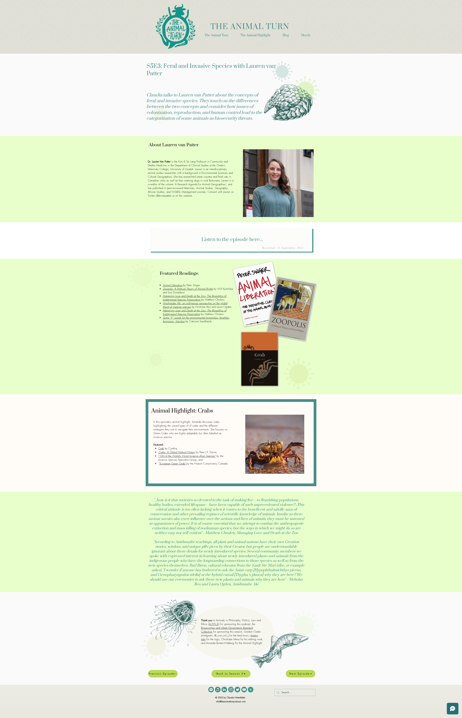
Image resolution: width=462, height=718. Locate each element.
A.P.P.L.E (214, 624)
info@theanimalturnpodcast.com (231, 701)
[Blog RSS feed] (250, 690)
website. (188, 196)
